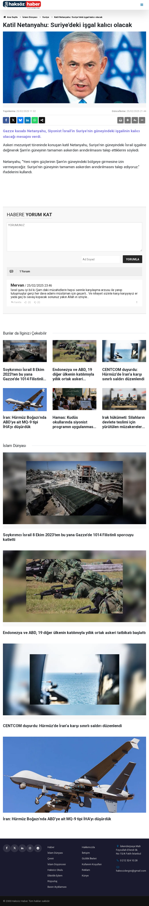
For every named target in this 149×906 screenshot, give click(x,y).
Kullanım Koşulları (92, 864)
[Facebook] (6, 120)
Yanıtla (17, 302)
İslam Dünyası (30, 17)
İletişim (86, 852)
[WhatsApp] (35, 120)
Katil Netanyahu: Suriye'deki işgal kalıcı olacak (78, 17)
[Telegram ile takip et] (38, 848)
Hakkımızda (88, 847)
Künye (85, 875)
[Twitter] (13, 120)
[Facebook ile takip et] (7, 848)
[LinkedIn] (27, 120)
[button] (128, 120)
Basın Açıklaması (57, 886)
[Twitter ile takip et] (14, 848)
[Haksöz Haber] (22, 4)
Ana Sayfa (12, 17)
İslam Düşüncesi (57, 864)
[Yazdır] (120, 120)
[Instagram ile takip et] (30, 848)
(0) (29, 302)
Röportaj (52, 881)
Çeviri (51, 858)
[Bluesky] (20, 120)
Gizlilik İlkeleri (89, 858)
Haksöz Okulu (55, 869)
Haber (51, 847)
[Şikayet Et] (136, 302)
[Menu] (142, 5)
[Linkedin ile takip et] (22, 848)
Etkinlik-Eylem (55, 875)
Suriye (45, 17)
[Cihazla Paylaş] (42, 120)
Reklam (86, 869)
